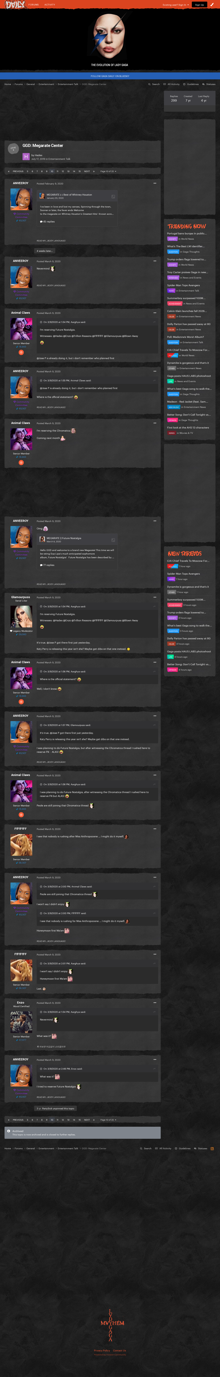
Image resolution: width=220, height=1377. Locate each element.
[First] (8, 171)
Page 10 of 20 (107, 171)
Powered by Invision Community (110, 1354)
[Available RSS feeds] (212, 1148)
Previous (18, 171)
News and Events (192, 277)
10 (52, 171)
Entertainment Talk (59, 158)
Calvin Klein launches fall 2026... (187, 311)
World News (187, 238)
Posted (50, 183)
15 (80, 171)
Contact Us (119, 1350)
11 (57, 171)
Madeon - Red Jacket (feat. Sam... (187, 401)
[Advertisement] (82, 113)
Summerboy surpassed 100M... (186, 298)
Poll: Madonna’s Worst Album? (185, 336)
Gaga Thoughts (191, 251)
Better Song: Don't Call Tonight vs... (189, 414)
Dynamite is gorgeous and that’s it (188, 362)
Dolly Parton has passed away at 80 (188, 324)
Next (87, 171)
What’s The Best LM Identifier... (186, 246)
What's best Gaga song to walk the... (189, 388)
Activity (49, 4)
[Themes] (212, 4)
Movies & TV (186, 432)
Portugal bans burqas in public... (187, 233)
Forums (34, 4)
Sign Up (199, 4)
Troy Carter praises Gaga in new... (187, 272)
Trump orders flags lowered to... (186, 259)
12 (63, 171)
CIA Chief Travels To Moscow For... (188, 350)
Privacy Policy (102, 1350)
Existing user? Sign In (175, 4)
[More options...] (155, 183)
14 (74, 171)
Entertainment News (190, 316)
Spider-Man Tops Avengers (183, 285)
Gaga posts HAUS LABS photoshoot (189, 375)
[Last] (94, 171)
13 (68, 171)
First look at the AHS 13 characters (188, 427)
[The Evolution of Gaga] (110, 39)
